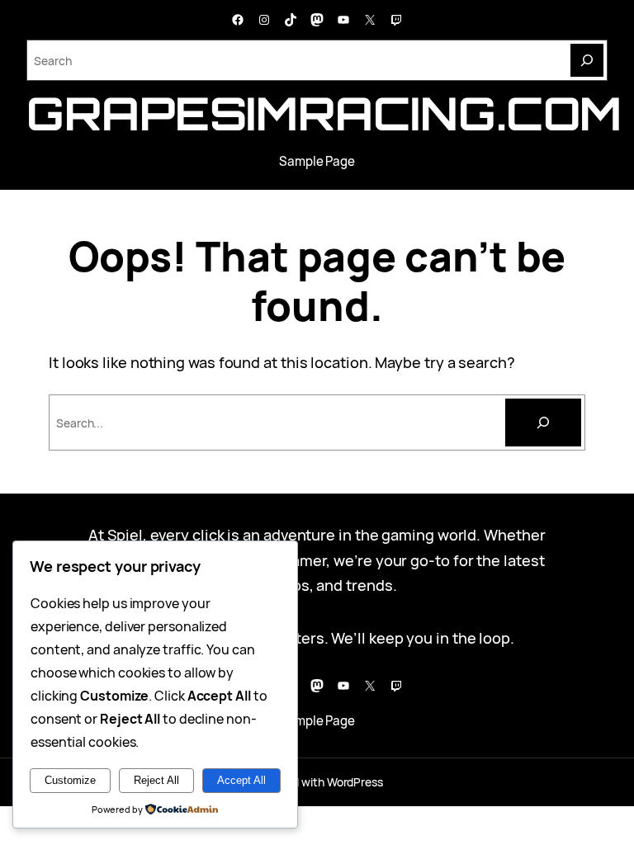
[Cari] (543, 422)
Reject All (156, 780)
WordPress (355, 782)
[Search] (586, 60)
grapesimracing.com (324, 113)
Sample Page (317, 161)
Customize (70, 780)
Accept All (241, 780)
